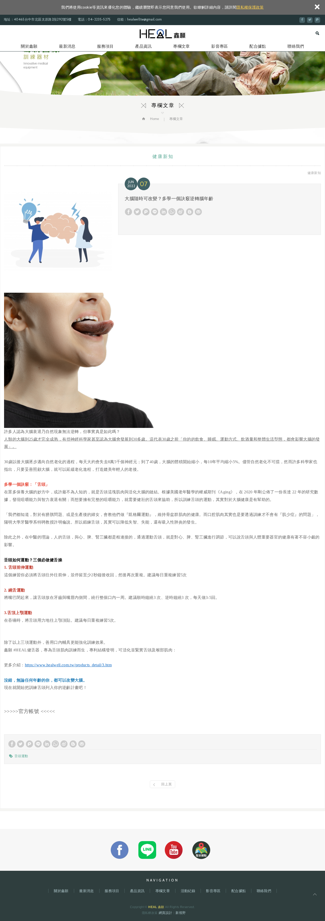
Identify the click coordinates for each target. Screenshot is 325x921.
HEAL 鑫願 (162, 34)
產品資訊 (143, 46)
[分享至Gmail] (198, 212)
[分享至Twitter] (310, 20)
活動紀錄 (188, 891)
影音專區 (219, 46)
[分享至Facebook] (302, 20)
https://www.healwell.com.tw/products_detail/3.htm (68, 665)
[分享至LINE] (154, 212)
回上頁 (166, 784)
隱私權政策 (150, 913)
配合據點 (257, 46)
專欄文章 (181, 46)
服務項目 (105, 46)
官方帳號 (30, 711)
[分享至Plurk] (317, 20)
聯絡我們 (295, 46)
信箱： (122, 19)
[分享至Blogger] (189, 212)
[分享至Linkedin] (163, 212)
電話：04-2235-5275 (94, 19)
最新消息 (67, 46)
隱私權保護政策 (250, 7)
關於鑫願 (29, 46)
